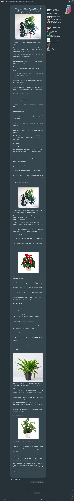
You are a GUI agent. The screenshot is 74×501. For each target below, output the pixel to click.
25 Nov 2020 (42, 474)
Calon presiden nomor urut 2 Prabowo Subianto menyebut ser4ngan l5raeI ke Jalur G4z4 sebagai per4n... (55, 40)
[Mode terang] (42, 6)
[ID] (69, 1)
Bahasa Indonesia (35, 499)
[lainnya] (44, 6)
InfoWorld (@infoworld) (19, 471)
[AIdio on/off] (37, 482)
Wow (24, 468)
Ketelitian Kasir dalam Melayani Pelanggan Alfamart (52, 32)
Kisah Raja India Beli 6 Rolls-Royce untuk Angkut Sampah (55, 22)
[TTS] (40, 6)
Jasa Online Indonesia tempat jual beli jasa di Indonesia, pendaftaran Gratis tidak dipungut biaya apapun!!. (55, 48)
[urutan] (35, 482)
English (41, 499)
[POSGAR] (4, 1)
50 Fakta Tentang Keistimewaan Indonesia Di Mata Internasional (53, 14)
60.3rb (72, 494)
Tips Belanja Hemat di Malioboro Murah (54, 44)
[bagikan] (33, 482)
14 (72, 492)
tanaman (35, 468)
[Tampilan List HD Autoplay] (39, 482)
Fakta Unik (20, 468)
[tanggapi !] (12, 6)
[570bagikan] (72, 496)
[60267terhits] (72, 493)
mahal (39, 468)
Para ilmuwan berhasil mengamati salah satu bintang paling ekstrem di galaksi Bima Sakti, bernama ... (53, 35)
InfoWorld (4, 499)
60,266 (12, 474)
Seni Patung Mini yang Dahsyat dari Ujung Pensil (54, 10)
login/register (13, 479)
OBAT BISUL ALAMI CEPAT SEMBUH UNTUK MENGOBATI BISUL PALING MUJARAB (55, 28)
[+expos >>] (31, 482)
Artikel (15, 468)
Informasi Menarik (29, 468)
